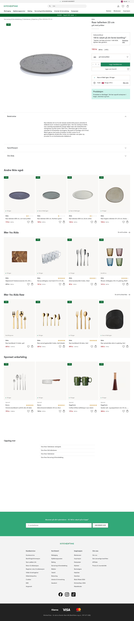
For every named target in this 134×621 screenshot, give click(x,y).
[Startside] (11, 6)
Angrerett (29, 586)
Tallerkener (27, 19)
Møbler (53, 569)
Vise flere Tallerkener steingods (51, 446)
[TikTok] (73, 594)
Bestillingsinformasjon (33, 558)
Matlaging (7, 11)
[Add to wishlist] (28, 222)
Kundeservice (30, 555)
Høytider (77, 572)
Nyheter (108, 11)
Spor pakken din (31, 562)
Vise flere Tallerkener (47, 454)
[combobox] (125, 1)
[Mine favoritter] (123, 6)
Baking (30, 11)
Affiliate (95, 562)
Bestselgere (78, 569)
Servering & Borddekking (43, 11)
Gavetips (77, 576)
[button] (95, 28)
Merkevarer (117, 11)
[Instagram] (67, 594)
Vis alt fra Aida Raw (121, 294)
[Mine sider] (118, 6)
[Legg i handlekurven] (32, 222)
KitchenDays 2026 (80, 583)
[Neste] (84, 61)
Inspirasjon (126, 11)
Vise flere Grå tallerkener (49, 450)
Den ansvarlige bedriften (100, 558)
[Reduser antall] (93, 64)
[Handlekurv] (127, 6)
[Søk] (50, 6)
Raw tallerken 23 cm (45, 19)
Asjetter (35, 19)
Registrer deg (125, 41)
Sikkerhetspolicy (31, 576)
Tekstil (53, 572)
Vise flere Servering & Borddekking (52, 457)
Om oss (94, 555)
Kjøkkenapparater (19, 11)
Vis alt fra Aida (122, 232)
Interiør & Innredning (61, 11)
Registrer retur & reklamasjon (35, 569)
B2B (27, 583)
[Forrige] (11, 61)
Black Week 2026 (79, 579)
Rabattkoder (78, 586)
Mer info (125, 83)
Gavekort (54, 583)
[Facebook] (60, 594)
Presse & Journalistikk (99, 565)
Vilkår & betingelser (32, 572)
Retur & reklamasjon (32, 565)
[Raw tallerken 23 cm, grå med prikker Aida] (47, 61)
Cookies (28, 579)
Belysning (54, 576)
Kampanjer (74, 11)
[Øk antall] (98, 64)
